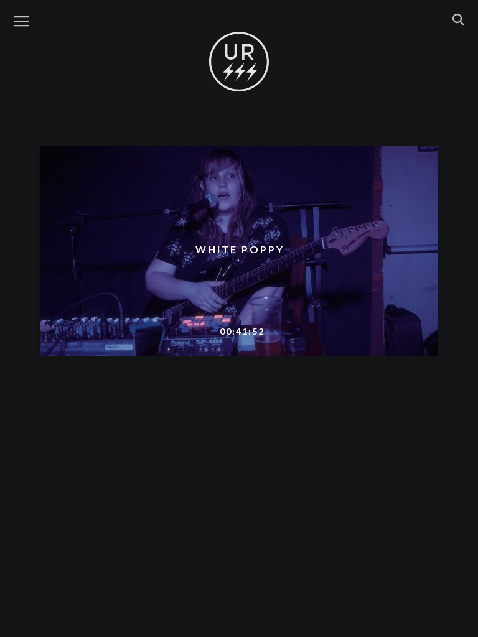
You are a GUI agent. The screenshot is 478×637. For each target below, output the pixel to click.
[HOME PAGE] (239, 62)
